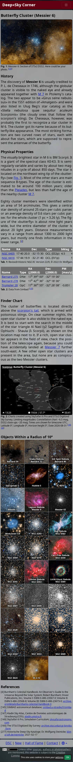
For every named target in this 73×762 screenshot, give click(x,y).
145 (31, 288)
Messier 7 (52, 347)
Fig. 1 (17, 178)
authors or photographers (57, 749)
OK (67, 757)
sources (37, 749)
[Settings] (64, 743)
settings (59, 757)
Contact (52, 743)
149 (69, 425)
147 (10, 68)
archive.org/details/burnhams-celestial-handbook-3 (38, 702)
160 (2, 428)
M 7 (41, 94)
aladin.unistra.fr (33, 716)
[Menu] (66, 5)
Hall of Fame (34, 743)
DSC (9, 743)
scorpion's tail (28, 310)
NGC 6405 (8, 253)
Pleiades (21, 190)
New (18, 743)
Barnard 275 (10, 276)
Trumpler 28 (10, 285)
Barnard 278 (10, 281)
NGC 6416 (8, 258)
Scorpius (7, 367)
